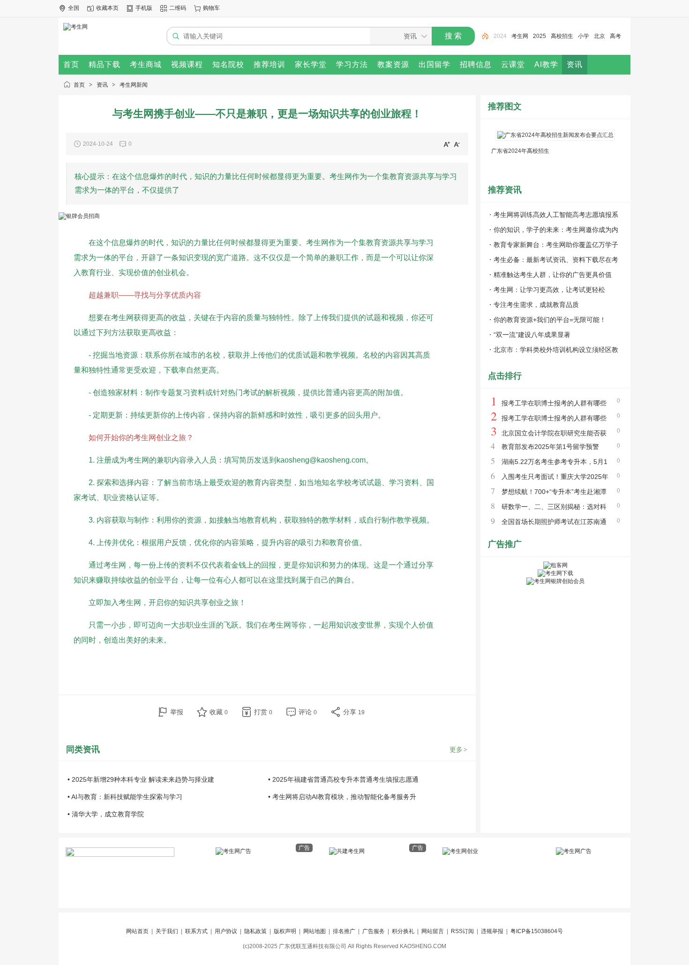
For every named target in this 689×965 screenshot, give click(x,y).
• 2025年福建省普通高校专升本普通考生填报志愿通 (343, 779)
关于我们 (167, 931)
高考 (597, 36)
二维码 (177, 8)
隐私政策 (255, 931)
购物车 (211, 8)
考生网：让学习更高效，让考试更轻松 (549, 289)
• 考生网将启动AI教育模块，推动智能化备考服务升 (342, 796)
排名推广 (344, 931)
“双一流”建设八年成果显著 (532, 334)
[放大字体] (446, 144)
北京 (581, 36)
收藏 (219, 712)
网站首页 (137, 931)
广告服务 (373, 931)
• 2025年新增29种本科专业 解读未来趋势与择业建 (140, 779)
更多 (458, 749)
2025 (521, 36)
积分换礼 (403, 931)
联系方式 (196, 931)
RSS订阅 (462, 931)
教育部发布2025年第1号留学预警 (550, 446)
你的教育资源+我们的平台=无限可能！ (550, 319)
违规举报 (492, 931)
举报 (176, 712)
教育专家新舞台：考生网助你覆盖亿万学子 (556, 244)
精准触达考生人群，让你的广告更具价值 (553, 274)
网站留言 (432, 931)
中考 (613, 36)
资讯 (102, 85)
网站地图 (314, 931)
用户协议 (226, 931)
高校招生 (544, 36)
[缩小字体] (457, 144)
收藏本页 (107, 8)
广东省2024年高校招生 (520, 151)
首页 (79, 85)
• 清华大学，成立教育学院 (105, 814)
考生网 (502, 36)
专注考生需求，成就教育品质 (536, 304)
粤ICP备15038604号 (536, 931)
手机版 (143, 8)
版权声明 (285, 931)
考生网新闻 (134, 85)
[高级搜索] (482, 36)
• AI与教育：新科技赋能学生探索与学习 (124, 796)
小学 (565, 36)
